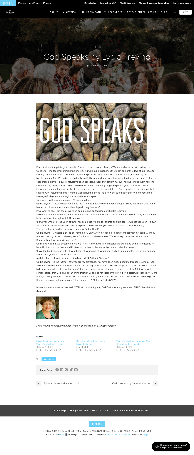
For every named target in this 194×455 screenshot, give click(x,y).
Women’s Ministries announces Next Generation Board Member (133, 342)
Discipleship (90, 3)
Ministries (69, 12)
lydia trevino (48, 358)
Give (185, 12)
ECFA (61, 434)
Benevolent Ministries (141, 12)
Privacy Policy (124, 434)
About (54, 12)
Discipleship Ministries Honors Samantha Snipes (90, 342)
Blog (164, 12)
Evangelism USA (108, 3)
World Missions (127, 3)
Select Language (181, 3)
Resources (115, 12)
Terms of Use (111, 434)
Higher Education (92, 12)
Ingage (145, 434)
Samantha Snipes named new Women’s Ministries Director (50, 342)
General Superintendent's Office (154, 3)
